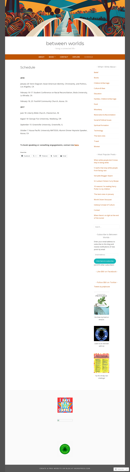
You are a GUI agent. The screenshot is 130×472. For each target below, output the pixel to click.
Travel (96, 141)
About (41, 57)
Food (96, 104)
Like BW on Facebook (107, 271)
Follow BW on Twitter (106, 282)
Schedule (88, 57)
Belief (96, 72)
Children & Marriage (101, 83)
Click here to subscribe (105, 261)
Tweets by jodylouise (102, 286)
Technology (98, 130)
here (76, 145)
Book (51, 57)
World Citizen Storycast (103, 199)
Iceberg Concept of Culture (104, 205)
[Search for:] (106, 227)
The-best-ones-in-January (104, 194)
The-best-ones (99, 136)
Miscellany (98, 109)
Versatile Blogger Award (103, 176)
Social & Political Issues (102, 120)
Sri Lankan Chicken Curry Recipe (106, 181)
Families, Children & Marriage (105, 99)
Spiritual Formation (101, 125)
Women (97, 146)
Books (96, 78)
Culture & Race (99, 88)
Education (97, 93)
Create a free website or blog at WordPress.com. (65, 468)
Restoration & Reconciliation (104, 115)
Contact (64, 57)
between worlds (65, 43)
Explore (76, 57)
